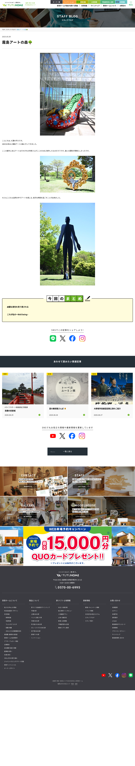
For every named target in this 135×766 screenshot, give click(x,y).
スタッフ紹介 (89, 621)
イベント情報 (89, 611)
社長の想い (7, 655)
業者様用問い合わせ (118, 638)
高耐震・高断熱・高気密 (11, 634)
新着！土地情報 (62, 621)
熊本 (72, 684)
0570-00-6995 (69, 587)
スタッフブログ (11, 30)
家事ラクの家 (35, 634)
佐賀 (76, 684)
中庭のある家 (35, 621)
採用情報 (122, 2)
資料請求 (114, 618)
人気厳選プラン (63, 614)
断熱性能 (8, 618)
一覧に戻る (67, 451)
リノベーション (69, 2)
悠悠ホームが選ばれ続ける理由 (67, 5)
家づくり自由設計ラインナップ (40, 607)
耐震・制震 (9, 628)
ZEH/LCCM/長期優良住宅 (13, 631)
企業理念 (6, 645)
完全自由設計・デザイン (11, 611)
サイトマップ (116, 634)
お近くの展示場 (63, 607)
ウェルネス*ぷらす (11, 624)
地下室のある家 (35, 631)
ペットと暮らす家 (36, 618)
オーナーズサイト (9, 668)
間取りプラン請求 (63, 628)
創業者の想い (8, 651)
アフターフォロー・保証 (11, 641)
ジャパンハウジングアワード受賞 (14, 661)
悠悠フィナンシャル (10, 665)
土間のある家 (35, 614)
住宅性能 (84, 5)
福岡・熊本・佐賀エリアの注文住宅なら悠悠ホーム (68, 681)
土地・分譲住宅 (62, 618)
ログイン (114, 611)
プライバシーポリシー (118, 631)
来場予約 (114, 614)
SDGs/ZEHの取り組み (10, 658)
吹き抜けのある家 (36, 624)
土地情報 (94, 2)
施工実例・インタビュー (65, 611)
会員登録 (114, 607)
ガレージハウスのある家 (38, 628)
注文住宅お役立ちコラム (92, 614)
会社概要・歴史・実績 (10, 648)
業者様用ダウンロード (118, 624)
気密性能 (8, 621)
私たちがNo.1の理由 (10, 607)
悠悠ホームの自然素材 (10, 638)
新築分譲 (83, 2)
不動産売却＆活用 (107, 2)
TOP (3, 30)
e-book (114, 621)
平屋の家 (33, 611)
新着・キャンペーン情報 (92, 607)
